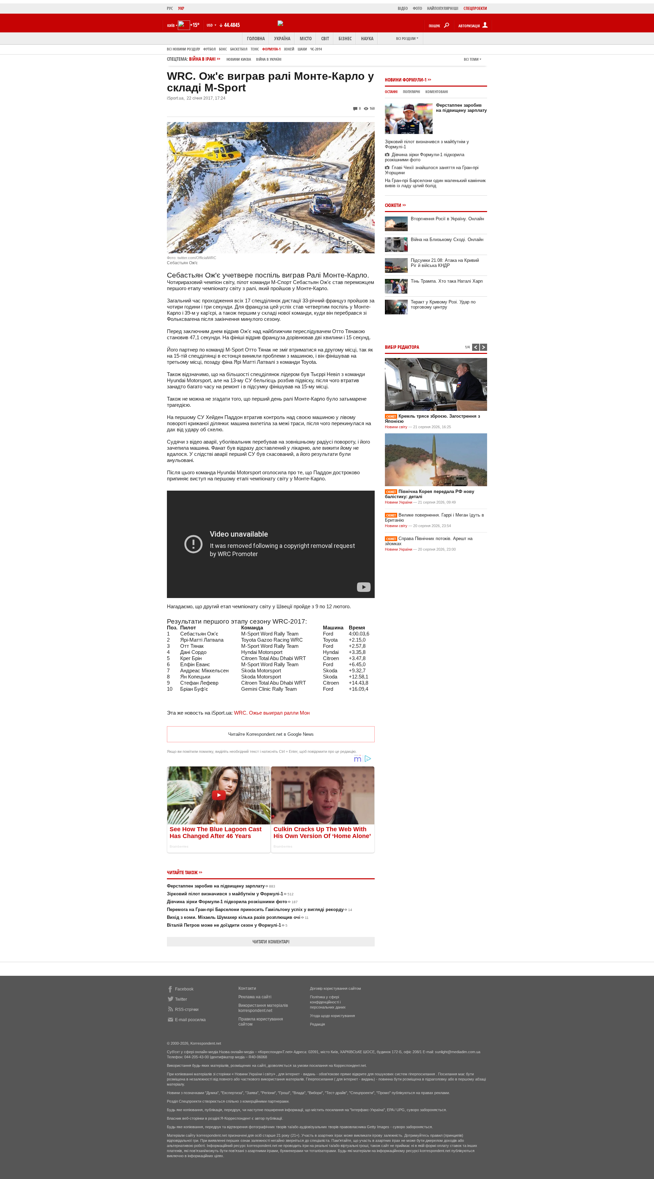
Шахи (302, 48)
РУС (170, 8)
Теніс (255, 48)
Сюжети (393, 205)
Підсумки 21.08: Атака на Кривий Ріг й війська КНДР (445, 263)
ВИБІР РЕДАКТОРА (402, 347)
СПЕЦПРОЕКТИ (475, 8)
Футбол (209, 48)
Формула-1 (271, 48)
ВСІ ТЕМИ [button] (471, 59)
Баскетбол (238, 48)
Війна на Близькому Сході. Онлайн (447, 239)
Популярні (411, 91)
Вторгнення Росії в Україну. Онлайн (447, 218)
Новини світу (396, 427)
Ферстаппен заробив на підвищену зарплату (221, 886)
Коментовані (436, 91)
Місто (306, 38)
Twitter (181, 999)
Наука (367, 38)
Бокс (223, 48)
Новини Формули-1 (405, 79)
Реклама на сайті (254, 997)
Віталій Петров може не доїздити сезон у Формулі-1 (227, 925)
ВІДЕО (403, 8)
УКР (181, 8)
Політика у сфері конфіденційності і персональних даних (328, 1002)
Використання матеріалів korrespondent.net (263, 1008)
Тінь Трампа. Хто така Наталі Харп (447, 281)
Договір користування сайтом (335, 988)
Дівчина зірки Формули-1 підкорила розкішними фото (232, 901)
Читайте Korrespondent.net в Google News (271, 734)
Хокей (289, 48)
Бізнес (345, 38)
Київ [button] (171, 25)
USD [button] (210, 25)
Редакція (317, 1024)
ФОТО (417, 8)
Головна (256, 38)
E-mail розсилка (190, 1019)
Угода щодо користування (332, 1016)
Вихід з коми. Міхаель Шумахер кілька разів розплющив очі (238, 917)
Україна (282, 38)
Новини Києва (239, 59)
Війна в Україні (268, 59)
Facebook (184, 989)
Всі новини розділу (183, 48)
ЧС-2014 (316, 48)
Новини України (398, 502)
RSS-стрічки (187, 1009)
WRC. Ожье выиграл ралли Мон (272, 713)
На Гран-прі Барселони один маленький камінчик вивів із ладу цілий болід (435, 183)
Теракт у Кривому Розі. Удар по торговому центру (443, 304)
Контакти (247, 988)
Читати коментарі (271, 941)
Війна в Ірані (235, 59)
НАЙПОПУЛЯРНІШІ (442, 8)
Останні (391, 91)
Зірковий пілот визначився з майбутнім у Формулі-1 (230, 893)
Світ (325, 38)
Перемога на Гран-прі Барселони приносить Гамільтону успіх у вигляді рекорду (259, 909)
